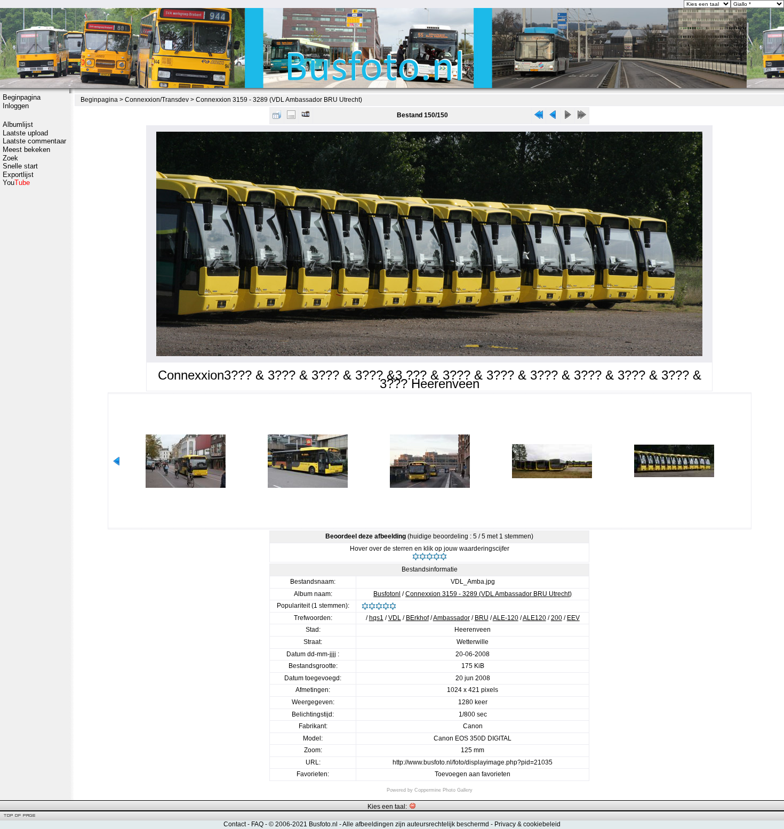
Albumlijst (18, 124)
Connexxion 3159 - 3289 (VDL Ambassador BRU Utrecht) (279, 99)
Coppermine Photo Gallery (443, 790)
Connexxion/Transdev (157, 99)
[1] (415, 556)
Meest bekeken (26, 150)
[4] (436, 556)
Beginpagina (22, 97)
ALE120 (534, 618)
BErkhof (417, 618)
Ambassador (451, 618)
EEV (573, 618)
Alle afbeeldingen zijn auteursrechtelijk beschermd (415, 824)
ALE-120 (505, 618)
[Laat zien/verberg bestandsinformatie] (291, 117)
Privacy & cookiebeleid (527, 824)
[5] (443, 556)
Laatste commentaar (34, 141)
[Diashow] (306, 117)
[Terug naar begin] (539, 117)
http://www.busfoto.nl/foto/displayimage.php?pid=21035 (473, 762)
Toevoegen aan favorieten (472, 774)
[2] (422, 556)
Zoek (10, 158)
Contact (234, 824)
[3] (429, 556)
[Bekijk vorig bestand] (553, 117)
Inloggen (16, 106)
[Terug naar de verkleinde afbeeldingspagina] (277, 117)
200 (556, 618)
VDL (394, 618)
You (16, 183)
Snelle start (20, 166)
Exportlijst (18, 175)
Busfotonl (387, 594)
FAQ (257, 824)
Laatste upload (25, 133)
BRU (482, 618)
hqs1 (376, 618)
